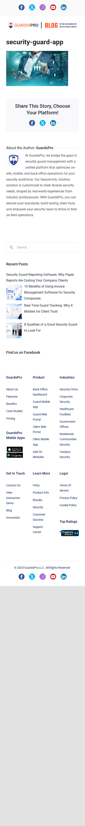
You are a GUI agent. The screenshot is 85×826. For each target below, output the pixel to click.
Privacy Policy (68, 498)
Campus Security (65, 454)
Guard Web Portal (40, 417)
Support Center (38, 529)
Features (12, 396)
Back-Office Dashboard (40, 392)
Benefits (11, 403)
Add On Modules (38, 454)
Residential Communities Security (68, 439)
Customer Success (39, 517)
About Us (12, 389)
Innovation (13, 517)
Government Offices (68, 424)
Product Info (41, 492)
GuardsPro (44, 148)
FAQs (36, 485)
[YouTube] (53, 7)
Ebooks (37, 500)
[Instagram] (42, 7)
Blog (9, 510)
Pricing (10, 418)
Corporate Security (66, 399)
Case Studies (14, 411)
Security (38, 507)
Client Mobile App (41, 442)
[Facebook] (21, 7)
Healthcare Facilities (67, 411)
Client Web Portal (39, 429)
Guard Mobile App (41, 404)
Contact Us (13, 485)
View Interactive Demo (13, 498)
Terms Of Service (65, 488)
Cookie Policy (68, 505)
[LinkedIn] (63, 7)
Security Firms (69, 389)
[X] (32, 7)
